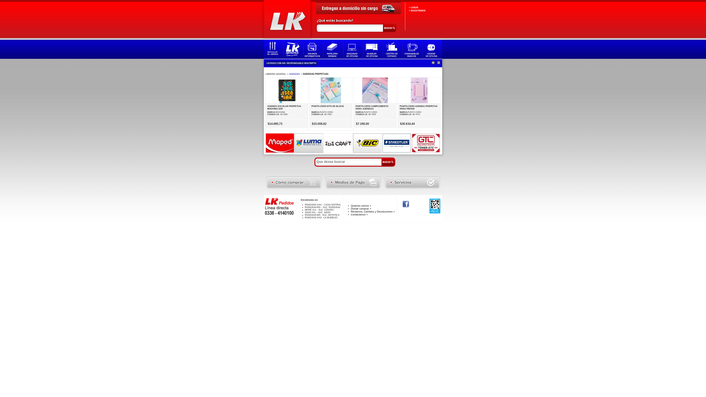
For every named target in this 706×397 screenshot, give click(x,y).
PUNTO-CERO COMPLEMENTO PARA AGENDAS (372, 107)
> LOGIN (413, 7)
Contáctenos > (359, 214)
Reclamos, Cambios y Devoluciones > (373, 211)
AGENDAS (294, 74)
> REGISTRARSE (417, 10)
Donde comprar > (361, 208)
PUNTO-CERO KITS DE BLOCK (327, 106)
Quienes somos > (361, 205)
